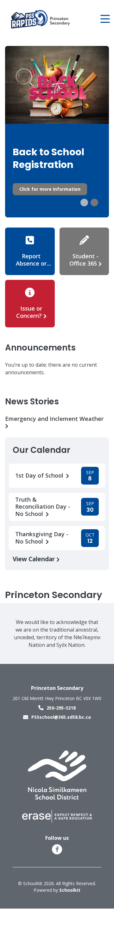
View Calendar (34, 559)
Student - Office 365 (83, 259)
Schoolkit (69, 890)
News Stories (32, 401)
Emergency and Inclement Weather (54, 418)
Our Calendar (41, 450)
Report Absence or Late (31, 263)
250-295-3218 (61, 708)
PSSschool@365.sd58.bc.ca (61, 717)
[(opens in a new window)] (57, 774)
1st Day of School (40, 475)
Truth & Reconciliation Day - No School (42, 507)
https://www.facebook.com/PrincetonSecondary (57, 849)
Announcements (40, 347)
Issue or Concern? (29, 312)
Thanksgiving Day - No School (41, 538)
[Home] (40, 19)
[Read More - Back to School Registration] (57, 131)
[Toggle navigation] (104, 19)
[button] (84, 202)
